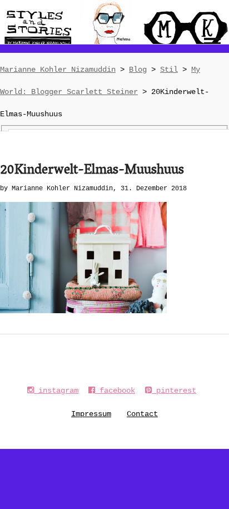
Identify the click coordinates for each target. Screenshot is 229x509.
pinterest (174, 390)
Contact (142, 413)
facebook (115, 390)
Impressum (91, 413)
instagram (56, 390)
